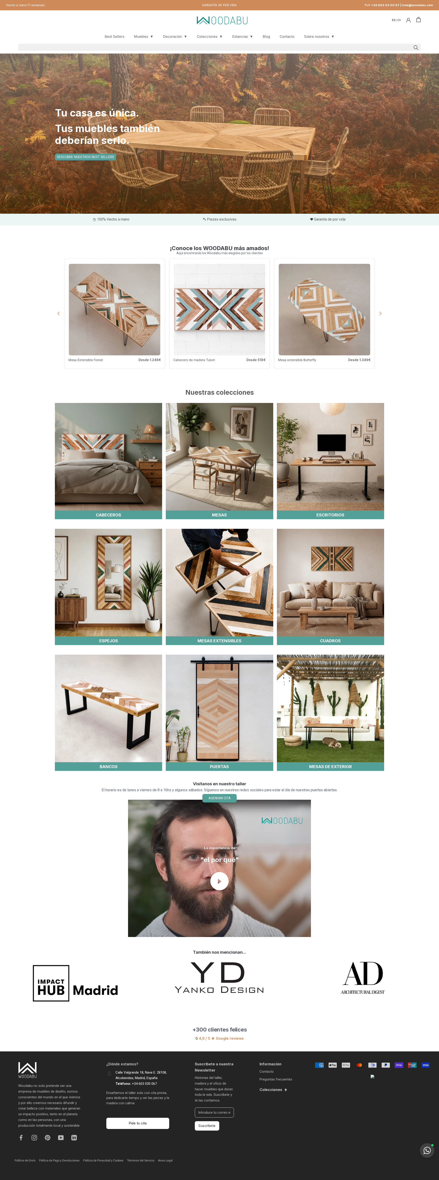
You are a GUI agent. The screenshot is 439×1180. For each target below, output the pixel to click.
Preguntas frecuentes (276, 1079)
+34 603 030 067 (144, 1084)
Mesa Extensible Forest (85, 360)
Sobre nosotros (319, 36)
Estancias (242, 36)
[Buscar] (219, 47)
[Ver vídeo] (219, 881)
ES (394, 20)
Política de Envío (25, 1160)
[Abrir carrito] (418, 19)
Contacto (287, 36)
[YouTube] (61, 1137)
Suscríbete (207, 1126)
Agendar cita (220, 798)
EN (399, 20)
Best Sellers (114, 36)
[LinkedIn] (74, 1137)
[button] (427, 1150)
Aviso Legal (165, 1160)
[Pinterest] (47, 1137)
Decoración (175, 36)
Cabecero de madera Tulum (194, 360)
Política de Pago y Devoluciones (59, 1160)
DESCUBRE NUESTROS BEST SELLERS (85, 157)
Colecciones (210, 36)
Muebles (143, 36)
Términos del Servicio (140, 1160)
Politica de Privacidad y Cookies (103, 1160)
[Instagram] (34, 1137)
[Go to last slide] (58, 313)
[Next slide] (380, 313)
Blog (266, 36)
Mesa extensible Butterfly (297, 360)
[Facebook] (21, 1137)
